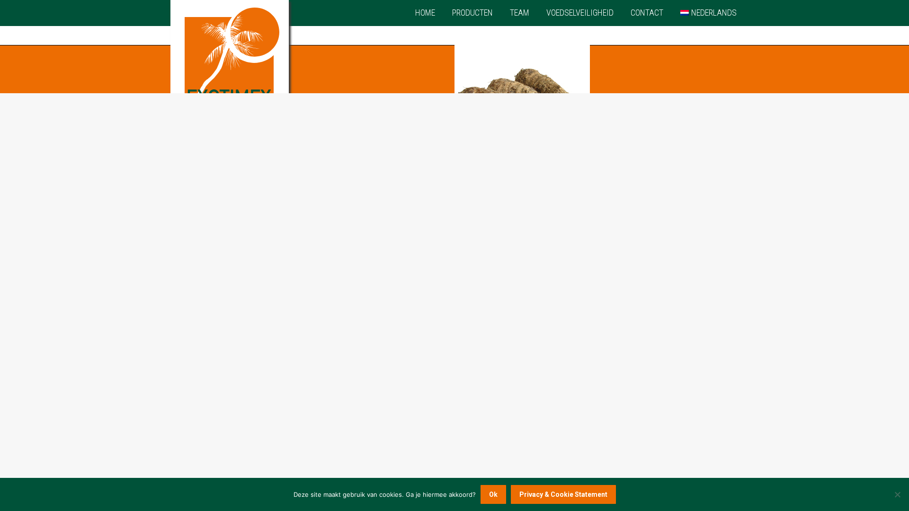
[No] (897, 494)
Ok (493, 494)
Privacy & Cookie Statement (563, 494)
